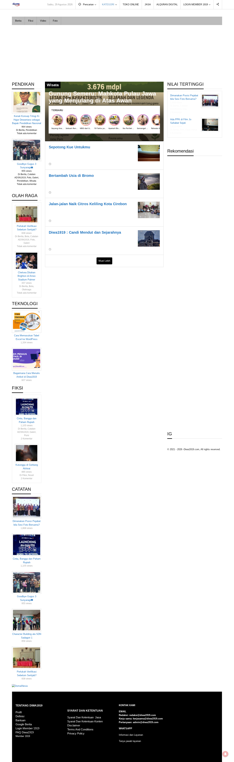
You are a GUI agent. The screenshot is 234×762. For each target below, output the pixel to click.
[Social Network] (218, 4)
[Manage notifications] (225, 754)
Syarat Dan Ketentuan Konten (85, 721)
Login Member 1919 (27, 728)
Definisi (20, 716)
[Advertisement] (117, 52)
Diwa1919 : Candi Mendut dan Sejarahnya (85, 232)
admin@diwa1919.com (145, 722)
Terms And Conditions (80, 729)
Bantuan (20, 720)
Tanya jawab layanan (130, 741)
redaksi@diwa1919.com (142, 715)
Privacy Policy (75, 733)
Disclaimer (73, 725)
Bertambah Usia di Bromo (71, 176)
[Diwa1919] (16, 4)
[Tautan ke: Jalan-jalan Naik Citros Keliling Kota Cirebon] (149, 209)
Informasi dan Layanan (131, 735)
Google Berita (24, 724)
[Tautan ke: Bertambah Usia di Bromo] (149, 181)
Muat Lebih (104, 260)
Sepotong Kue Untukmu (69, 147)
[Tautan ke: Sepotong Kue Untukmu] (149, 153)
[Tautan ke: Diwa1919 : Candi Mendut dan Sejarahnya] (149, 238)
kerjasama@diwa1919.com (148, 718)
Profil (19, 712)
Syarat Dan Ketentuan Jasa (84, 717)
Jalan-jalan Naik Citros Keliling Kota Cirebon (88, 204)
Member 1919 (23, 736)
